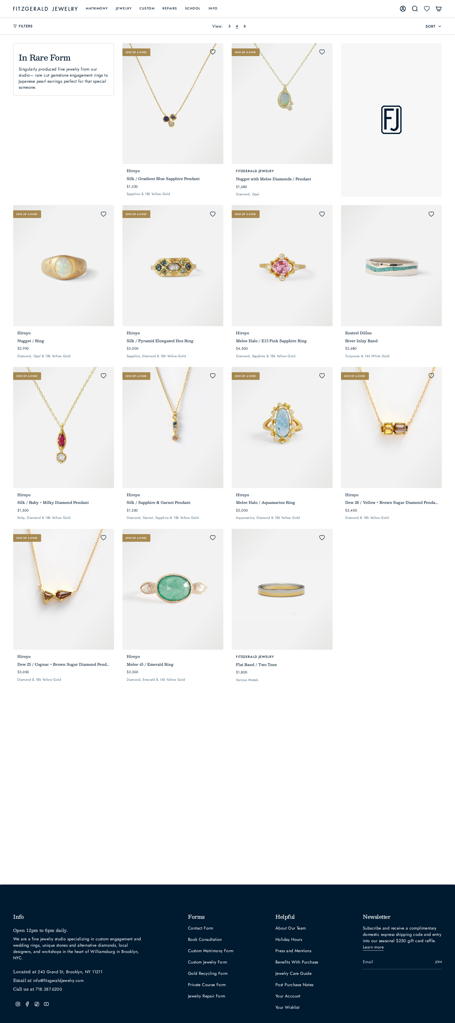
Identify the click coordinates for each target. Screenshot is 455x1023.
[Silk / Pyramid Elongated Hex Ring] (172, 265)
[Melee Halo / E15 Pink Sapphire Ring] (282, 265)
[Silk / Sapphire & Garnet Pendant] (172, 427)
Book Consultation (205, 939)
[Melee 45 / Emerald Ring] (172, 589)
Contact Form (200, 928)
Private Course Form (207, 985)
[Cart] (439, 8)
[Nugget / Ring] (63, 265)
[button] (97, 9)
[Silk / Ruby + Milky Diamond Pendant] (63, 427)
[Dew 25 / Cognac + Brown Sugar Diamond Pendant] (63, 589)
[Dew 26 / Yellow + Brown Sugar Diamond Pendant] (391, 427)
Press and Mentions (293, 951)
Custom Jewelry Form (207, 962)
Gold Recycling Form (208, 973)
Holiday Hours (288, 939)
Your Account (287, 996)
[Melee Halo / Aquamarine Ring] (282, 427)
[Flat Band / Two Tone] (282, 589)
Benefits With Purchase (296, 962)
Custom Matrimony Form (210, 951)
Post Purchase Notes (294, 985)
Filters (26, 26)
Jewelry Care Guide (293, 973)
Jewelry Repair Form (206, 996)
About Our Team (290, 928)
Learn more (373, 947)
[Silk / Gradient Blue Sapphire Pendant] (172, 103)
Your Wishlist (287, 1007)
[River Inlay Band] (391, 265)
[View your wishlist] (427, 8)
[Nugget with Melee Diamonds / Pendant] (282, 103)
